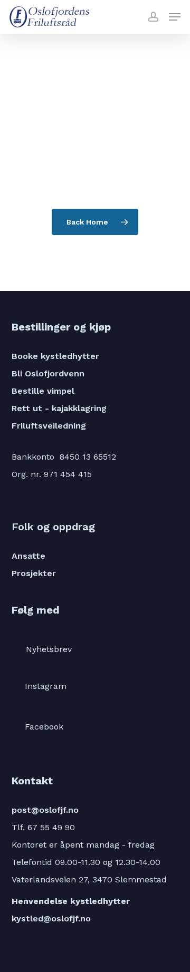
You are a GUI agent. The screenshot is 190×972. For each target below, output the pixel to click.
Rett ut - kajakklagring (59, 408)
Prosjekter (34, 573)
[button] (174, 17)
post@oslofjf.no (45, 810)
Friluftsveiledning (49, 426)
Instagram (45, 686)
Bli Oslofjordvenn (48, 373)
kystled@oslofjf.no (51, 918)
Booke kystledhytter (55, 356)
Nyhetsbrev (49, 649)
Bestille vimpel (43, 391)
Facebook (44, 727)
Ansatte (28, 556)
